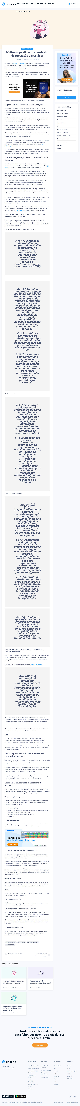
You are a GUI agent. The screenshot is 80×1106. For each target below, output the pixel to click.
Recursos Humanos (62, 116)
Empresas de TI (45, 1077)
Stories (69, 1073)
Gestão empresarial (62, 132)
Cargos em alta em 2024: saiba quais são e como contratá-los (12, 1008)
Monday (56, 1076)
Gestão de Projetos (36, 3)
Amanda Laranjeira (7, 987)
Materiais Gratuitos (23, 11)
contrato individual (21, 210)
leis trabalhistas (21, 942)
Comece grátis (40, 1045)
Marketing (60, 148)
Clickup (56, 1084)
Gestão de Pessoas (62, 129)
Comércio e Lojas (46, 1070)
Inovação (59, 145)
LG (55, 1081)
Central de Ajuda (72, 1071)
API (55, 1068)
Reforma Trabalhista (36, 664)
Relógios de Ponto (33, 1068)
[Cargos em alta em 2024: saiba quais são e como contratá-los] (13, 997)
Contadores (57, 1065)
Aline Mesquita (18, 59)
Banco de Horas (61, 123)
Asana (56, 1071)
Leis (58, 126)
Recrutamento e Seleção (27, 48)
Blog (68, 1068)
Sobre (68, 1065)
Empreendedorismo (62, 142)
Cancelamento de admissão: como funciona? (40, 982)
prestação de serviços (33, 942)
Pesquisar (66, 97)
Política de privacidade (72, 1102)
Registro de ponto (33, 1065)
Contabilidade (61, 119)
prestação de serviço (19, 63)
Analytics (31, 1089)
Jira (55, 1073)
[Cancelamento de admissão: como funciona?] (40, 972)
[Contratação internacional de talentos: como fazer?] (13, 972)
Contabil (51, 3)
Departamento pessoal (63, 138)
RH (45, 3)
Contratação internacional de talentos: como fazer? (13, 982)
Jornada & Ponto (22, 3)
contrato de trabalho (11, 942)
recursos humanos (10, 944)
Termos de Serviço (58, 1102)
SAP (55, 1079)
